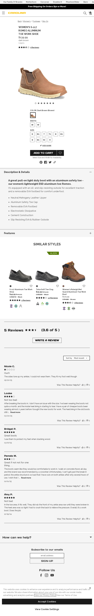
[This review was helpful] (83, 385)
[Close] (90, 588)
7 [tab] (53, 103)
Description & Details (17, 172)
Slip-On (45, 21)
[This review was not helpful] (87, 385)
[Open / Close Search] (84, 13)
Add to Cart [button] (43, 153)
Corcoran (45, 2)
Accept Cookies (47, 601)
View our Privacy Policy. (45, 595)
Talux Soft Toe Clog (44, 289)
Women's (27, 21)
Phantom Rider (72, 2)
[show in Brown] (63, 286)
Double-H (57, 2)
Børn (85, 2)
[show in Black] (10, 286)
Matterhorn (31, 2)
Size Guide (46, 145)
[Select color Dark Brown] (33, 115)
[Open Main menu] (3, 12)
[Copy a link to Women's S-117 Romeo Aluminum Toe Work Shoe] (54, 162)
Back (20, 21)
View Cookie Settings (47, 609)
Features (9, 233)
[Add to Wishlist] (60, 153)
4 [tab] (44, 103)
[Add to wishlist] (31, 286)
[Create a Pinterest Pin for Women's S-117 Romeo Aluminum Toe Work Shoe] (41, 162)
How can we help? (16, 537)
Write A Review (47, 340)
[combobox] (76, 358)
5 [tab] (47, 103)
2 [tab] (38, 103)
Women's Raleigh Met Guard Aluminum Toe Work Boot (74, 291)
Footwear (36, 21)
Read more (15, 412)
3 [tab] (41, 103)
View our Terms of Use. (66, 595)
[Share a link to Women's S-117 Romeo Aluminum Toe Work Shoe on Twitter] (50, 162)
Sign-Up (47, 561)
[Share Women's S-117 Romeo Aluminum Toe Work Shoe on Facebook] (45, 162)
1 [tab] (35, 103)
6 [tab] (50, 103)
